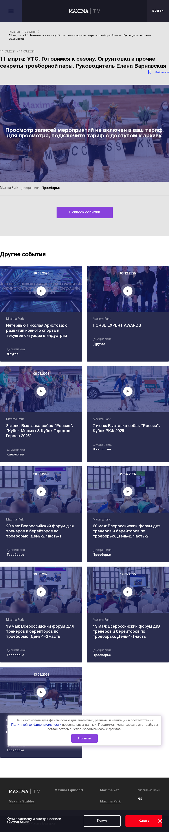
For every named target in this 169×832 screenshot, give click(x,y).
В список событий (84, 212)
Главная (14, 32)
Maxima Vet (109, 790)
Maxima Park (110, 801)
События (30, 32)
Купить (144, 820)
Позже (102, 820)
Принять (84, 738)
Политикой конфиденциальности (36, 724)
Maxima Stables (22, 801)
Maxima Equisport (69, 790)
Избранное (162, 72)
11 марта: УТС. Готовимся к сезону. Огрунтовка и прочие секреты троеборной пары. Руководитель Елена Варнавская (80, 37)
